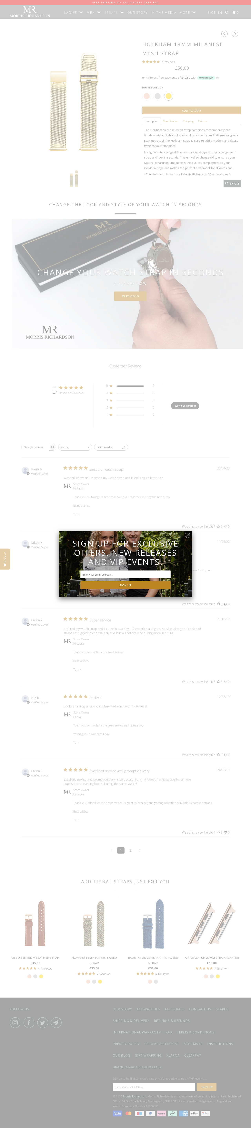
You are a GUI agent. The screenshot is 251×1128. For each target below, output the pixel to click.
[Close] (187, 534)
